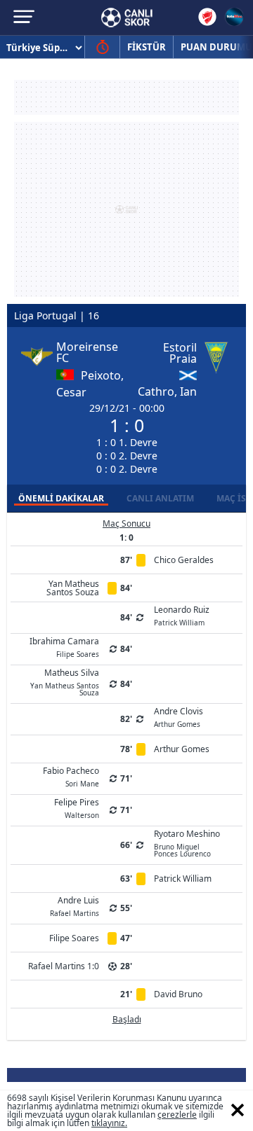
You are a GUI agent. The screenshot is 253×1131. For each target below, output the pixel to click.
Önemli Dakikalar (61, 498)
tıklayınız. (109, 1123)
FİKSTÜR (146, 47)
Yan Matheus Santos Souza (72, 588)
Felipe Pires (76, 807)
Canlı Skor (127, 17)
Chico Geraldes (184, 560)
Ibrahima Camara (64, 646)
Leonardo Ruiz (181, 615)
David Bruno (178, 994)
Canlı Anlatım (160, 498)
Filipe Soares (74, 938)
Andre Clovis (178, 716)
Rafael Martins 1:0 (63, 966)
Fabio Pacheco (71, 776)
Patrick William (183, 878)
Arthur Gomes (181, 749)
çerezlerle (177, 1114)
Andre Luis (74, 905)
